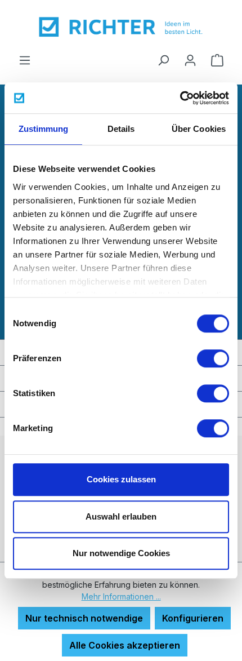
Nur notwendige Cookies (121, 553)
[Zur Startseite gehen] (121, 26)
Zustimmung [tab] (44, 129)
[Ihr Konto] (190, 59)
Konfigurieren (192, 618)
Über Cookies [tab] (199, 129)
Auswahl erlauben (121, 516)
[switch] (213, 358)
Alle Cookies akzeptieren (124, 645)
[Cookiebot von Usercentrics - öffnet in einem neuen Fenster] (180, 98)
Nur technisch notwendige (84, 618)
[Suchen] (163, 59)
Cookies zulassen (121, 479)
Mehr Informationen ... (121, 596)
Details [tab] (121, 129)
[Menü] (24, 59)
